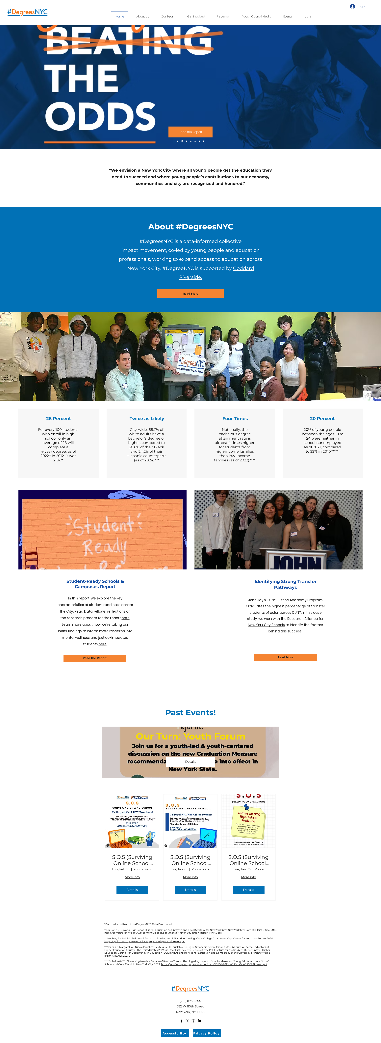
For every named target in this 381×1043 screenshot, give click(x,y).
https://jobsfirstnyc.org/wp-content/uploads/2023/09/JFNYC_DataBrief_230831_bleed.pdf (214, 964)
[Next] (364, 86)
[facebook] (182, 1021)
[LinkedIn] (199, 1021)
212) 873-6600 (191, 1001)
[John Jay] (195, 141)
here (126, 618)
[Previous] (16, 86)
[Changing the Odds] (182, 141)
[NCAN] (199, 141)
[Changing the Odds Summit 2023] (177, 141)
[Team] (190, 141)
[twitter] (188, 1021)
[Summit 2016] (186, 141)
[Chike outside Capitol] (203, 141)
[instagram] (193, 1021)
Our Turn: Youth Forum (190, 736)
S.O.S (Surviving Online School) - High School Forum (248, 860)
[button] (224, 15)
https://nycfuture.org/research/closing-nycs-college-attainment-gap (144, 941)
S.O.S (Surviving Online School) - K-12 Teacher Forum (132, 860)
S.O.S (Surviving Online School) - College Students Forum (190, 860)
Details (190, 762)
